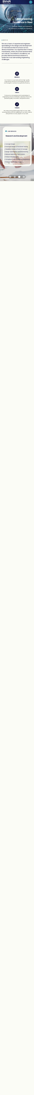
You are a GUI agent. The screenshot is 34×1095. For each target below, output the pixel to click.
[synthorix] (15, 2)
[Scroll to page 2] (14, 177)
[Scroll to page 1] (10, 177)
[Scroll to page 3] (19, 177)
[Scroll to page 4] (24, 177)
